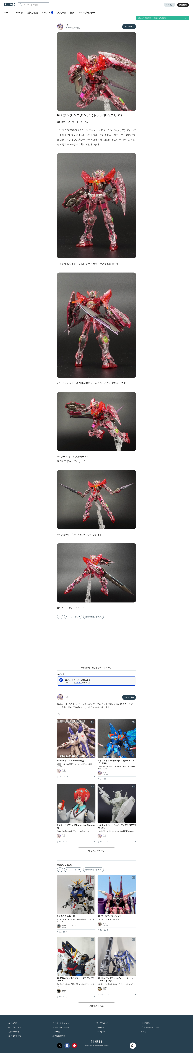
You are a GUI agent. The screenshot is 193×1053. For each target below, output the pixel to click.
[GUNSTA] (9, 5)
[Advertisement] (96, 640)
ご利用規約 (145, 1023)
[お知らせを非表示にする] (186, 18)
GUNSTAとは (14, 1023)
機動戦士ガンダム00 (93, 616)
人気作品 (62, 12)
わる (66, 25)
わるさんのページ (96, 850)
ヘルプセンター (88, 12)
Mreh (64, 990)
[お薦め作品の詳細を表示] (133, 122)
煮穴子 (105, 923)
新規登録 (183, 5)
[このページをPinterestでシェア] (74, 1045)
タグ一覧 (56, 1031)
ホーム (7, 12)
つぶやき (19, 12)
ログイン (169, 5)
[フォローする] (129, 26)
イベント (47, 12)
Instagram (100, 1031)
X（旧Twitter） (102, 1023)
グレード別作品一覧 (61, 1027)
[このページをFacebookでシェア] (67, 1045)
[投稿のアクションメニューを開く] (93, 776)
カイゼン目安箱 (14, 1036)
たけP (105, 988)
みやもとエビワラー (69, 925)
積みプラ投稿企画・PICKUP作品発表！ (152, 18)
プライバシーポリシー (150, 1027)
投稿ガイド (145, 1031)
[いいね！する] (133, 1045)
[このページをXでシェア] (59, 1045)
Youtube (100, 1027)
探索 (72, 12)
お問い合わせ (13, 1031)
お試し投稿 (32, 12)
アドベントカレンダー (62, 1023)
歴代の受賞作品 (59, 1036)
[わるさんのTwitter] (59, 714)
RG (65, 28)
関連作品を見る (96, 1005)
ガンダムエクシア (73, 616)
